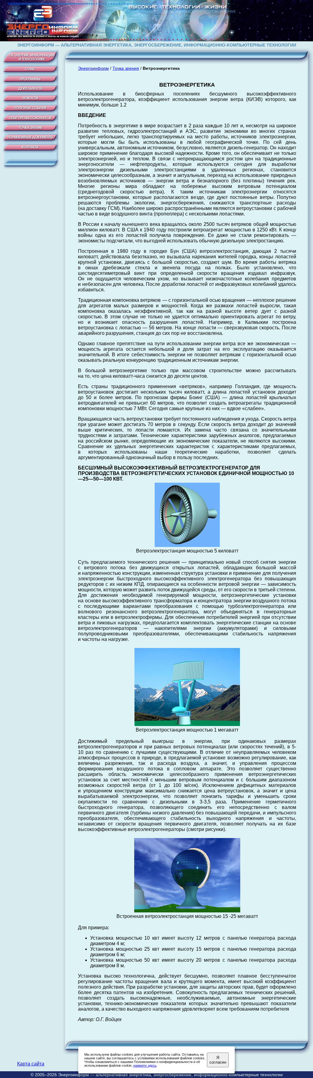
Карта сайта (30, 1063)
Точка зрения (125, 68)
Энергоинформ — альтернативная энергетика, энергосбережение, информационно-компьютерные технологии (170, 1074)
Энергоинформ (93, 68)
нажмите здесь (144, 1065)
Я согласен (217, 1060)
